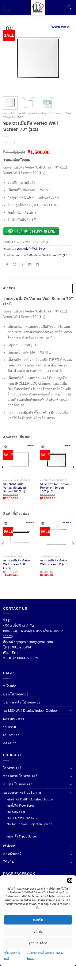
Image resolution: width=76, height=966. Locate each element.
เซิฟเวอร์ (9, 846)
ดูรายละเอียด (38, 943)
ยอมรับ (38, 920)
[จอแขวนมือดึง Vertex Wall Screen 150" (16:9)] (19, 536)
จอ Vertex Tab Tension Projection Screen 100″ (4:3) (55, 487)
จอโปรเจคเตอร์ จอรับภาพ (34, 113)
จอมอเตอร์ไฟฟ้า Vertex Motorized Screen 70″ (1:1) (14, 487)
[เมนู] (7, 7)
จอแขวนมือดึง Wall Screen (31, 248)
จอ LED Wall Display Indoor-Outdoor (30, 710)
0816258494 (21, 647)
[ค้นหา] (69, 7)
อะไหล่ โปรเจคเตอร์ (18, 784)
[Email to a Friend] (29, 264)
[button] (70, 880)
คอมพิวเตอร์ (12, 854)
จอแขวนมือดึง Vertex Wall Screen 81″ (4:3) (54, 562)
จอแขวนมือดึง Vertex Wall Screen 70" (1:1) (42, 255)
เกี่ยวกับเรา (11, 735)
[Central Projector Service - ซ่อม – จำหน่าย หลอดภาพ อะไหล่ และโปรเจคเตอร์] (38, 7)
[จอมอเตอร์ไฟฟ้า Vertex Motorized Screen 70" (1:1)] (19, 460)
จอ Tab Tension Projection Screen (29, 824)
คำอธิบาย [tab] (9, 288)
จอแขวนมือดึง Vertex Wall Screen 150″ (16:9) (16, 564)
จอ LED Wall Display (20, 818)
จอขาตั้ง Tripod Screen (22, 836)
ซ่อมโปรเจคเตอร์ (15, 694)
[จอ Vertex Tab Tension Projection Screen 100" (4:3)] (56, 460)
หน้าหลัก (8, 113)
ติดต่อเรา (9, 743)
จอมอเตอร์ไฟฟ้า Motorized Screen (30, 799)
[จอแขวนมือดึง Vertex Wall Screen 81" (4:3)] (56, 536)
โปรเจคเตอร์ (12, 768)
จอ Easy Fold (16, 811)
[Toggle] (71, 710)
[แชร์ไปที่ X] (14, 264)
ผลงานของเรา (13, 718)
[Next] (66, 58)
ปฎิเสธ (38, 931)
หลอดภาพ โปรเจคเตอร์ (20, 776)
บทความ (9, 727)
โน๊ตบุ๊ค (8, 862)
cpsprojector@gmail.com (34, 642)
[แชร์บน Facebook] (7, 264)
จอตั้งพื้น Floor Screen (21, 805)
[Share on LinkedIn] (37, 264)
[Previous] (10, 58)
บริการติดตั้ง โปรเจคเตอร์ (21, 702)
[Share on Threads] (22, 264)
